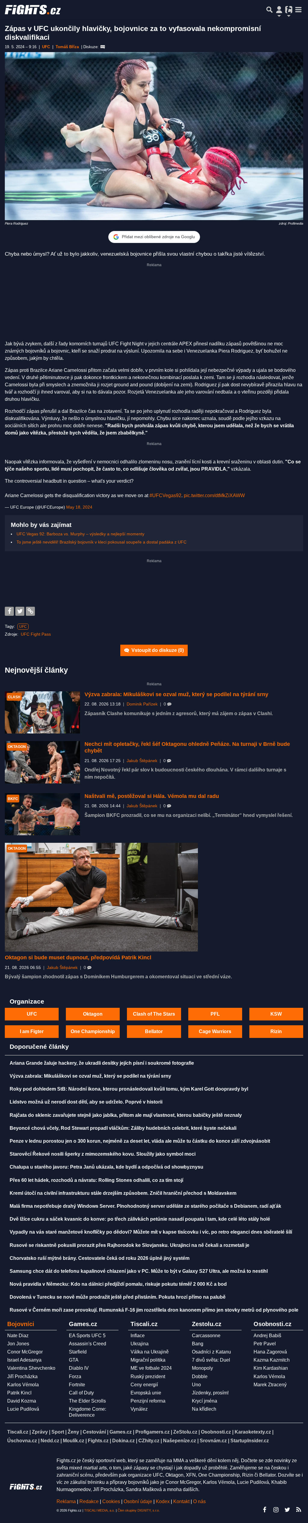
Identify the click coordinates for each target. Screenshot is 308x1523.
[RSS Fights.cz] (298, 1509)
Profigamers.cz (152, 1431)
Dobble (200, 1376)
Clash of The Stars (154, 1014)
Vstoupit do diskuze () (157, 650)
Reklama (66, 1501)
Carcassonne (206, 1335)
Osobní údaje (138, 1501)
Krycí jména (204, 1400)
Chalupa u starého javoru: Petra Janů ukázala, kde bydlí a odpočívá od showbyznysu (106, 1167)
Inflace (138, 1335)
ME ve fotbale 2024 (151, 1368)
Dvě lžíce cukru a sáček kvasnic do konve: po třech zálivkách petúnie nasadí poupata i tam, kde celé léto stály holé (140, 1219)
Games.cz (120, 1431)
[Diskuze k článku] (102, 47)
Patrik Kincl (19, 1392)
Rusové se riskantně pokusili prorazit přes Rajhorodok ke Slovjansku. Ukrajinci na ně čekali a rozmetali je (129, 1245)
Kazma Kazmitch (272, 1360)
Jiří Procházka (22, 1376)
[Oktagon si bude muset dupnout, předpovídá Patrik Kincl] (101, 897)
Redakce (89, 1501)
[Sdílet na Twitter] (19, 611)
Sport (57, 1431)
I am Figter (32, 1031)
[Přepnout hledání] (269, 9)
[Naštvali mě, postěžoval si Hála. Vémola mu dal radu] (42, 814)
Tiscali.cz (17, 1431)
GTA (74, 1360)
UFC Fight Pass (36, 634)
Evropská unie (146, 1392)
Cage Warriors (215, 1031)
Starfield (78, 1351)
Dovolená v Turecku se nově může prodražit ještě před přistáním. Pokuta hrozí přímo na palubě (118, 1297)
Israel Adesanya (24, 1360)
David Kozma (21, 1400)
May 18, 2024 (79, 507)
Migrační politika (148, 1360)
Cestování (94, 1431)
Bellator (154, 1031)
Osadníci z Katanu (211, 1351)
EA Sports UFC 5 (87, 1335)
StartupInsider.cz (249, 1440)
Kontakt (182, 1501)
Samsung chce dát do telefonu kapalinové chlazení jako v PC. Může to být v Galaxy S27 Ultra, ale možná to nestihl (139, 1271)
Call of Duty (81, 1392)
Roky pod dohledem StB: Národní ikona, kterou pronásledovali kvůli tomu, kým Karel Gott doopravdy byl (129, 1089)
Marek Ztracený (270, 1384)
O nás (199, 1501)
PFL (215, 1014)
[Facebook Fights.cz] (264, 1509)
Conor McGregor (25, 1351)
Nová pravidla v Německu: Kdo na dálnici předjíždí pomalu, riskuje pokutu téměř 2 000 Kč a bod (118, 1284)
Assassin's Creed (87, 1343)
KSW (276, 1014)
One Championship (93, 1031)
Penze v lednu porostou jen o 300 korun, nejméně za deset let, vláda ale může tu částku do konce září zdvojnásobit (140, 1141)
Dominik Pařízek (142, 704)
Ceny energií (144, 1384)
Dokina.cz (123, 1440)
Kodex (163, 1501)
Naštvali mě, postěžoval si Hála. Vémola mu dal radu (152, 796)
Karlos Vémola (23, 1384)
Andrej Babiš (267, 1335)
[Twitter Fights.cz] (287, 1509)
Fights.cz (98, 1440)
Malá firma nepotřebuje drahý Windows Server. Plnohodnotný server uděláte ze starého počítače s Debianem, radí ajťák (145, 1206)
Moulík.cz (73, 1440)
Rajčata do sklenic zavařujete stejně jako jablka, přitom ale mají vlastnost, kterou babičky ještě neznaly (126, 1115)
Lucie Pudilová (23, 1409)
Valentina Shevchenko (31, 1368)
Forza (75, 1376)
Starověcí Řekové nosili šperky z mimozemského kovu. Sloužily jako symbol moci (103, 1154)
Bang (197, 1343)
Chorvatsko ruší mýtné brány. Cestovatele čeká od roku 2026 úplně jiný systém (99, 1258)
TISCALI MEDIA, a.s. (99, 1510)
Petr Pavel (265, 1343)
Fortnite (77, 1384)
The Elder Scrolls (87, 1400)
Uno (196, 1384)
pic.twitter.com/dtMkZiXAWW (214, 495)
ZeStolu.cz (185, 1431)
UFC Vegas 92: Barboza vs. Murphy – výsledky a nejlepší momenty (80, 533)
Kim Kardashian (271, 1368)
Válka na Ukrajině (150, 1351)
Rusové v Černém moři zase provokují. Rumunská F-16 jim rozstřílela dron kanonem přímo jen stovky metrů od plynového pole (154, 1310)
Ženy (73, 1431)
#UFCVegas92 (165, 495)
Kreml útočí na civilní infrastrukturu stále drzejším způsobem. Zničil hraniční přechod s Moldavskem (123, 1193)
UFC (23, 626)
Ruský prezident (148, 1376)
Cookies (111, 1501)
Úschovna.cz (22, 1440)
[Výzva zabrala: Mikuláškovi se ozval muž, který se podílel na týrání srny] (42, 712)
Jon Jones (18, 1343)
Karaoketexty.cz (253, 1431)
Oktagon (93, 1014)
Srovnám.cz (213, 1440)
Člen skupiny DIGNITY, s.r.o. (139, 1510)
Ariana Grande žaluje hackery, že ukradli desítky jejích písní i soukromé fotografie (102, 1063)
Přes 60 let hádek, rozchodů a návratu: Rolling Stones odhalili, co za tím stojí (96, 1180)
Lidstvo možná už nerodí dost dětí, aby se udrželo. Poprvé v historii (86, 1101)
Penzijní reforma (148, 1400)
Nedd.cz (50, 1440)
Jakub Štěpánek (142, 760)
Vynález (139, 1409)
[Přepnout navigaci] (279, 9)
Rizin (276, 1031)
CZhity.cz (148, 1440)
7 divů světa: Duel (211, 1360)
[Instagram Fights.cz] (275, 1509)
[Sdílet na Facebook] (9, 611)
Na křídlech (204, 1409)
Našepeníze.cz (179, 1440)
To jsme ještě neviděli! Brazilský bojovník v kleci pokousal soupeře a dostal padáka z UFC (101, 542)
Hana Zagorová (270, 1351)
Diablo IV (79, 1368)
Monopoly (202, 1368)
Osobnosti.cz (216, 1431)
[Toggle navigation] (298, 9)
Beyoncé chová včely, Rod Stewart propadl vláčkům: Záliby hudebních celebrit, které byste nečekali (123, 1128)
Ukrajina (140, 1343)
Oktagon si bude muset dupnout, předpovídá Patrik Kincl (78, 958)
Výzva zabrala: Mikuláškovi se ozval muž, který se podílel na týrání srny (176, 694)
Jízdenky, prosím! (210, 1392)
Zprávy (40, 1431)
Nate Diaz (18, 1335)
